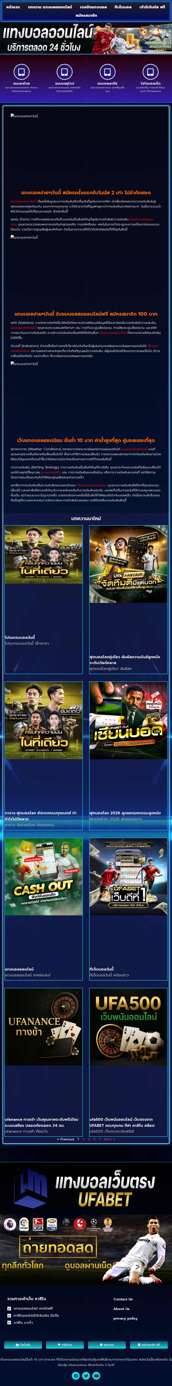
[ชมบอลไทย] (22, 72)
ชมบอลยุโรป (64, 83)
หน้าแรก (13, 7)
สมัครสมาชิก (86, 15)
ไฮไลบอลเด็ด (150, 83)
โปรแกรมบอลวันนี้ (20, 637)
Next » (109, 1139)
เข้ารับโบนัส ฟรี (152, 7)
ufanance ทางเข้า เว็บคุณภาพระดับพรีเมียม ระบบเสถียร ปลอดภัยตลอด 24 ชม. (41, 1122)
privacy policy (125, 1318)
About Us (121, 1308)
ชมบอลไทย (21, 83)
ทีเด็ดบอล (123, 7)
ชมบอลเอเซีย (107, 83)
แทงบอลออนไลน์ (19, 969)
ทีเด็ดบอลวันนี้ (101, 969)
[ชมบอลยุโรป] (65, 72)
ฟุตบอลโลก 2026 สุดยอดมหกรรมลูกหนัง (125, 813)
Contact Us (123, 1299)
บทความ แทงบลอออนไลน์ (50, 7)
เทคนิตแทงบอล (93, 7)
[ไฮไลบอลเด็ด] (151, 72)
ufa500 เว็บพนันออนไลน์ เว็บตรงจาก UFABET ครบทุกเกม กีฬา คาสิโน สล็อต (122, 1122)
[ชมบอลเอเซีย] (108, 72)
